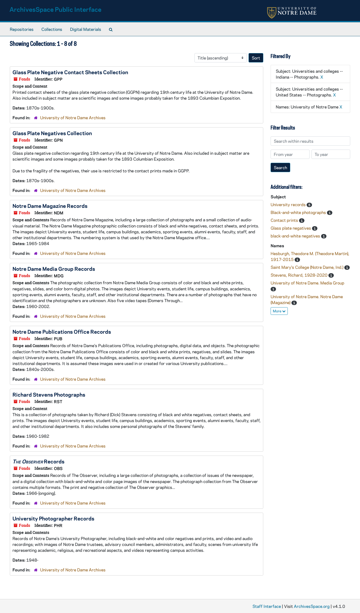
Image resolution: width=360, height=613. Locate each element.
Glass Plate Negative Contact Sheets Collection (70, 72)
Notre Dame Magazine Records (49, 205)
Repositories (22, 29)
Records (38, 461)
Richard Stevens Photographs (48, 394)
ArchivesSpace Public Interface (55, 9)
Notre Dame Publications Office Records (61, 331)
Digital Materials (85, 29)
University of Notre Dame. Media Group (307, 282)
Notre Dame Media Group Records (53, 268)
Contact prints (285, 220)
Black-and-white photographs (299, 212)
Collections (51, 29)
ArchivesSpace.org (312, 606)
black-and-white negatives (296, 235)
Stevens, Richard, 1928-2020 (299, 275)
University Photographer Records (53, 518)
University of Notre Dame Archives (73, 117)
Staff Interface (266, 606)
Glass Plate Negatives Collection (52, 133)
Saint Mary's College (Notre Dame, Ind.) (307, 267)
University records (289, 204)
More (277, 310)
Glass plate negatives (291, 228)
